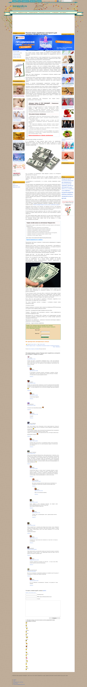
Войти (14, 183)
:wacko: (27, 636)
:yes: (26, 656)
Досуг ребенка (63, 12)
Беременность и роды (22, 12)
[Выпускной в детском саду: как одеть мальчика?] (68, 127)
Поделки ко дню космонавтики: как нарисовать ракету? (67, 86)
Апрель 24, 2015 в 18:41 (34, 580)
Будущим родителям (33, 12)
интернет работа (42, 344)
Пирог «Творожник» (56, 346)
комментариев (16, 186)
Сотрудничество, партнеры (18, 682)
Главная (14, 1)
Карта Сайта (32, 1)
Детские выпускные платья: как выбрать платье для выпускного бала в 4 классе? (67, 107)
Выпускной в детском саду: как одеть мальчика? (67, 129)
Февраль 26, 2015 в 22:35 (31, 549)
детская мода (64, 183)
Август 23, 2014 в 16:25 (36, 481)
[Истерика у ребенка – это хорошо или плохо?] (19, 128)
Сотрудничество (25, 1)
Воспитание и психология (44, 12)
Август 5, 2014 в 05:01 (34, 468)
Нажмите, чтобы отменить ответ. (31, 592)
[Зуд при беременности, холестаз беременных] (19, 118)
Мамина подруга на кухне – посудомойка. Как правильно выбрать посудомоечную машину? (42, 345)
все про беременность (67, 181)
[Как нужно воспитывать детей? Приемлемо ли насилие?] (19, 150)
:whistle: (27, 654)
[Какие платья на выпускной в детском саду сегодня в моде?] (68, 73)
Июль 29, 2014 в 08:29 (34, 395)
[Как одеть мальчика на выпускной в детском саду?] (68, 62)
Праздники (15, 51)
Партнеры (39, 1)
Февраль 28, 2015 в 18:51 (34, 559)
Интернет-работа (16, 57)
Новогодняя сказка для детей (18, 161)
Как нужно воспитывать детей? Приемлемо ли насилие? (18, 152)
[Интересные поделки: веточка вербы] (68, 94)
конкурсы (66, 188)
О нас (19, 1)
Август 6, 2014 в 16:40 (34, 502)
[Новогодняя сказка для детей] (19, 160)
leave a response (32, 348)
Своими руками (16, 54)
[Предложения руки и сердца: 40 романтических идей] (68, 116)
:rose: (27, 648)
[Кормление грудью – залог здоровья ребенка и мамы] (19, 107)
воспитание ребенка (66, 180)
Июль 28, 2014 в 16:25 (31, 383)
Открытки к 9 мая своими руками (67, 54)
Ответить (29, 365)
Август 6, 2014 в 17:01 (36, 512)
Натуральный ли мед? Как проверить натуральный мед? (18, 141)
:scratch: (27, 633)
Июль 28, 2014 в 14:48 (34, 370)
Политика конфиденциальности (19, 684)
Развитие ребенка (16, 52)
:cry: (26, 659)
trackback (37, 348)
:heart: (27, 645)
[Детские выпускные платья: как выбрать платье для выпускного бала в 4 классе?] (68, 105)
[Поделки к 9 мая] (68, 158)
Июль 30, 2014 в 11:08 (34, 414)
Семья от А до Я (16, 55)
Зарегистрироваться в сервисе (34, 239)
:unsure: (27, 668)
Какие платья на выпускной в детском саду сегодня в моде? (67, 75)
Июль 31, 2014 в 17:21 (31, 424)
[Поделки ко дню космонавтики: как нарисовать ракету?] (68, 84)
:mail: (26, 662)
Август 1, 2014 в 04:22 (34, 440)
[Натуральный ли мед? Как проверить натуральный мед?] (19, 139)
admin (44, 590)
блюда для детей (66, 179)
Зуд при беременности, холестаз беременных (17, 120)
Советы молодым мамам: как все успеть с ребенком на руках (46, 204)
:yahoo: (27, 639)
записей (15, 185)
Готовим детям (55, 12)
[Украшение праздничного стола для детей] (68, 137)
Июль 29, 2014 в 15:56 (31, 405)
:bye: (26, 624)
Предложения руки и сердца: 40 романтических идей (67, 118)
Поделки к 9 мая (65, 160)
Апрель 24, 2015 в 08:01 (31, 571)
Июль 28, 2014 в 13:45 (31, 358)
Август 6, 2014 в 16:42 (31, 525)
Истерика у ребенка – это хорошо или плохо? (17, 131)
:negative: (27, 630)
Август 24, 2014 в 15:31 (39, 490)
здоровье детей (66, 185)
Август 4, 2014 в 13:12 (31, 453)
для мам (69, 183)
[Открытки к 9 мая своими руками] (68, 53)
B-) (26, 642)
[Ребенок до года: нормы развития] (19, 94)
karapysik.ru (20, 6)
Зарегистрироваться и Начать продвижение (40, 135)
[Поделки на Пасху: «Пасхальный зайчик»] (68, 148)
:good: (27, 627)
